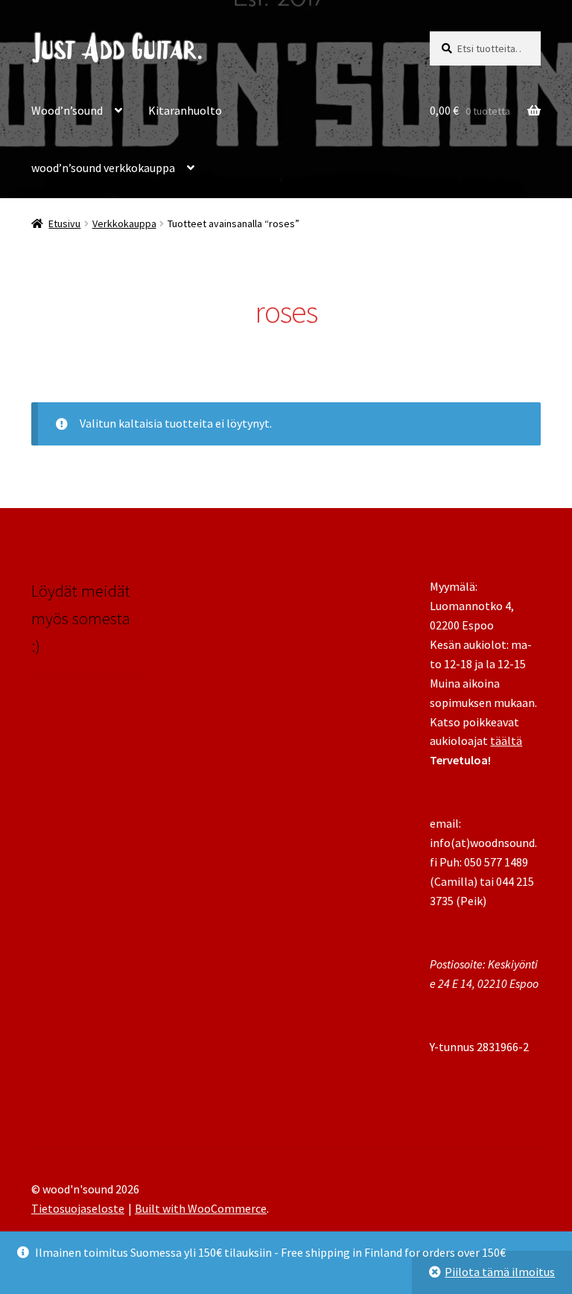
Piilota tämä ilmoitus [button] (500, 1271)
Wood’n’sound (67, 110)
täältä (506, 740)
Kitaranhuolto (185, 110)
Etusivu (64, 223)
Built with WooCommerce (201, 1208)
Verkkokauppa (124, 223)
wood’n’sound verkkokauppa (103, 167)
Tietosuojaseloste (77, 1208)
